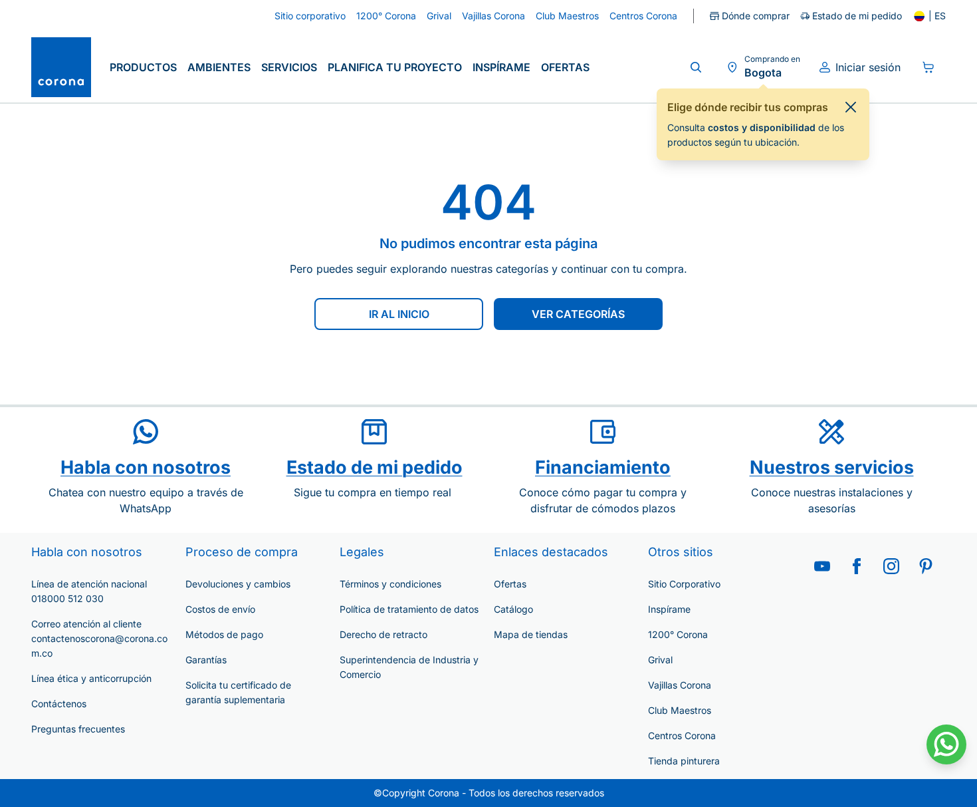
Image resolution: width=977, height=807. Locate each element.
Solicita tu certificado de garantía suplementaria (238, 692)
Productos (143, 67)
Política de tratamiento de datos (409, 609)
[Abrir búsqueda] (696, 67)
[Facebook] (857, 566)
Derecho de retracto (383, 634)
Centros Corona (682, 735)
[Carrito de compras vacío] (928, 67)
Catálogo (513, 609)
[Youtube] (822, 566)
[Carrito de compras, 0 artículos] (928, 67)
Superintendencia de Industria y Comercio (409, 667)
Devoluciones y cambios (237, 583)
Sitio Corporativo (684, 583)
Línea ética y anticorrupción (91, 678)
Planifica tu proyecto (395, 67)
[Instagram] (891, 566)
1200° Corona (678, 634)
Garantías (206, 659)
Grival (660, 659)
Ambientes (219, 67)
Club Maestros (679, 710)
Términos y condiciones (390, 583)
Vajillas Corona (679, 685)
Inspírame (501, 67)
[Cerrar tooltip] (851, 107)
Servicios (289, 67)
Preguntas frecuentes (78, 728)
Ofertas (565, 67)
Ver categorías (578, 314)
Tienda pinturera (684, 760)
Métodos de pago (224, 634)
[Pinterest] (926, 566)
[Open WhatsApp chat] (946, 744)
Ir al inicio (399, 314)
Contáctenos (58, 703)
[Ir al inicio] (61, 67)
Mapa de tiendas (531, 634)
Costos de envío (220, 609)
